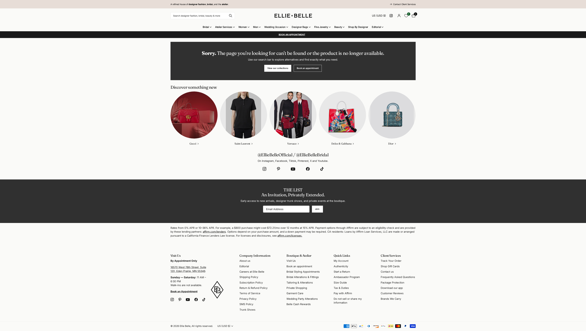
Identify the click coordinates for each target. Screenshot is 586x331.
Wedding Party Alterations (302, 298)
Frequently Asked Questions (398, 277)
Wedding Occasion (275, 27)
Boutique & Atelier (298, 255)
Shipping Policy (248, 277)
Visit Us (291, 260)
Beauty (338, 27)
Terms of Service (249, 293)
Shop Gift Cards (390, 266)
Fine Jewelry (321, 27)
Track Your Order (391, 260)
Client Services (391, 255)
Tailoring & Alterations (299, 282)
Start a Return (342, 271)
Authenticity (341, 266)
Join (317, 209)
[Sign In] (399, 15)
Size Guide (340, 282)
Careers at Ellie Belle (251, 271)
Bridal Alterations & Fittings (302, 277)
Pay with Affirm (343, 293)
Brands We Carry (391, 298)
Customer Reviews (392, 293)
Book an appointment (308, 68)
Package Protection (392, 282)
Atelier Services (223, 27)
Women (242, 27)
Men (255, 27)
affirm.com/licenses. (289, 235)
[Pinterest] (278, 169)
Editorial (376, 27)
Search (230, 15)
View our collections (277, 68)
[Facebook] (308, 169)
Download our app (392, 287)
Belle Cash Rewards (298, 304)
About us (244, 260)
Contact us (387, 271)
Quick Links (342, 255)
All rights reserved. (202, 326)
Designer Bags (300, 27)
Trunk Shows (247, 309)
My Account (341, 260)
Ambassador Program (347, 277)
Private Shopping (296, 287)
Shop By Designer (358, 27)
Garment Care (294, 293)
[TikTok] (322, 169)
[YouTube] (293, 169)
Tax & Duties (341, 287)
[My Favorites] (406, 15)
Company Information (254, 255)
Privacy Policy (247, 298)
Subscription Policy (251, 282)
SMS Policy (246, 304)
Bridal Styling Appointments (303, 271)
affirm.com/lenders (214, 231)
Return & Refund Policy (253, 287)
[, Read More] (392, 15)
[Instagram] (264, 169)
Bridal (206, 27)
